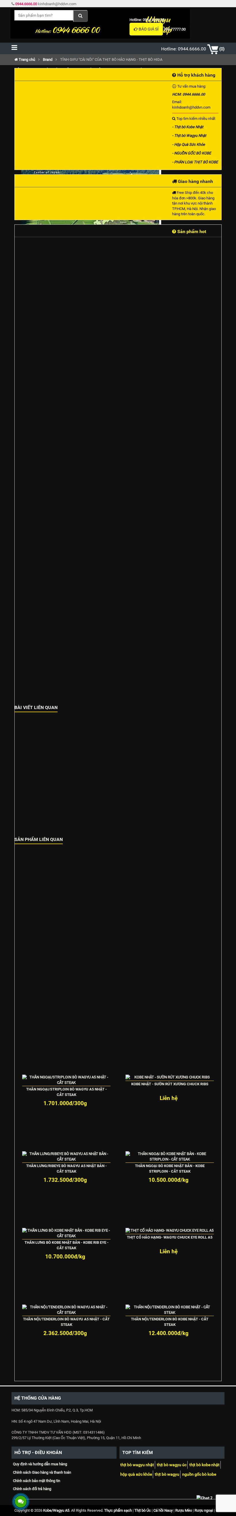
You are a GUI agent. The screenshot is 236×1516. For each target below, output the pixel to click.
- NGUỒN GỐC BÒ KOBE (191, 153)
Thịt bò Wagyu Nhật (137, 1464)
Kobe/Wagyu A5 (56, 1510)
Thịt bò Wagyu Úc (171, 1464)
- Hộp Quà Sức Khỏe (188, 144)
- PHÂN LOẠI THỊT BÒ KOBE (195, 162)
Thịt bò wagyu (167, 1474)
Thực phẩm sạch (118, 1510)
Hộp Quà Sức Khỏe (136, 1474)
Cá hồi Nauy (163, 1510)
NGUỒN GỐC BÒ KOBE (199, 1474)
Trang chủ (26, 59)
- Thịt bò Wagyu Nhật (189, 135)
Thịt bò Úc (142, 1510)
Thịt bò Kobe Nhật (204, 1464)
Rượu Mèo (183, 1510)
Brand (47, 59)
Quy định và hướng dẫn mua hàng (40, 1464)
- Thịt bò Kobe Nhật (187, 127)
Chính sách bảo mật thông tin (36, 1481)
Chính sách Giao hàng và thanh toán (42, 1472)
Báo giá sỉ (148, 29)
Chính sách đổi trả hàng (32, 1489)
